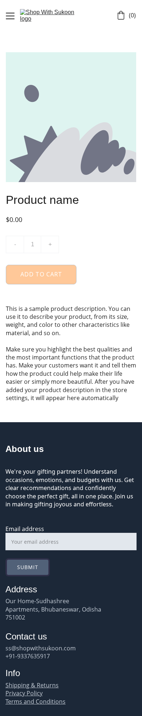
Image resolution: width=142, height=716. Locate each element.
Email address (24, 529)
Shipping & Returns (32, 685)
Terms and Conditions (35, 701)
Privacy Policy (24, 693)
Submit (27, 567)
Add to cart (41, 274)
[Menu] (10, 16)
